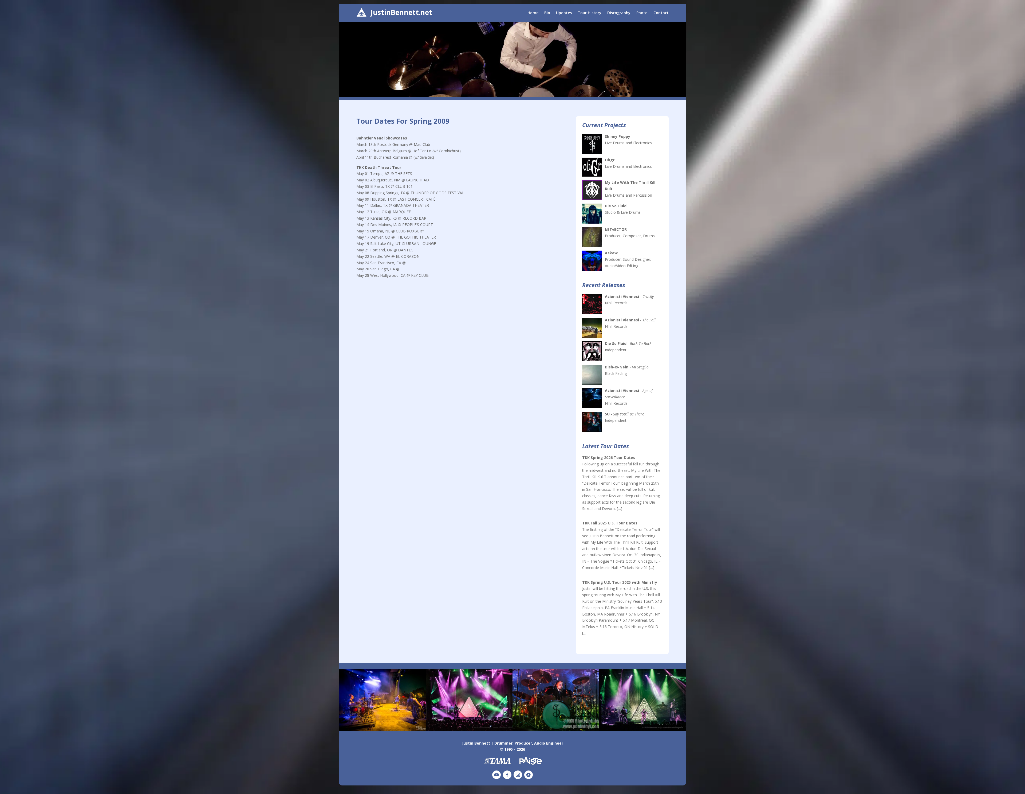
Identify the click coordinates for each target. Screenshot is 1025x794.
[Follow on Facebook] (507, 774)
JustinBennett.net (401, 12)
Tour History (589, 13)
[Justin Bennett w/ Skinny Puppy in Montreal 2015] (382, 729)
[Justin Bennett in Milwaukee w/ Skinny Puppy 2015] (555, 729)
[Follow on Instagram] (518, 774)
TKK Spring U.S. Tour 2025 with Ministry (619, 582)
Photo (642, 13)
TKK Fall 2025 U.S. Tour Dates (609, 523)
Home (532, 13)
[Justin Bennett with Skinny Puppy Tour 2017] (469, 729)
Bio (547, 13)
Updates (564, 13)
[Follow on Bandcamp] (528, 774)
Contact (661, 13)
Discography (618, 13)
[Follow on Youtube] (496, 774)
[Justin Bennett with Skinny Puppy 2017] (642, 729)
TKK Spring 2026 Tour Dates (608, 457)
